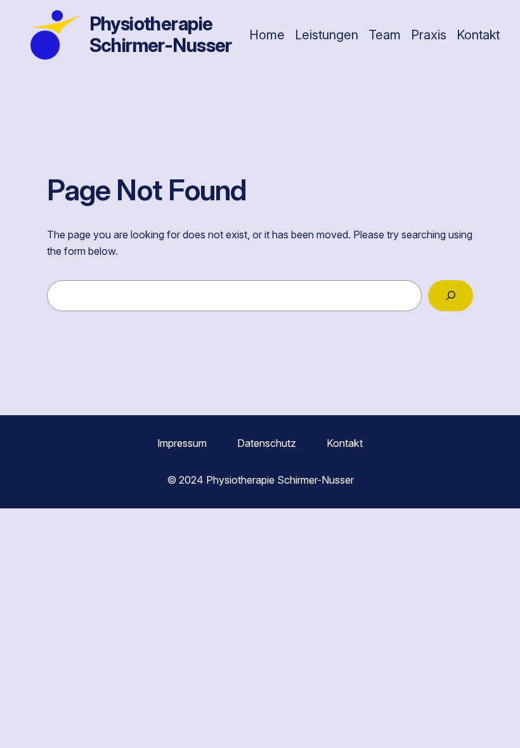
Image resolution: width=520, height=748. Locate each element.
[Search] (450, 295)
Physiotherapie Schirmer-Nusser (160, 34)
